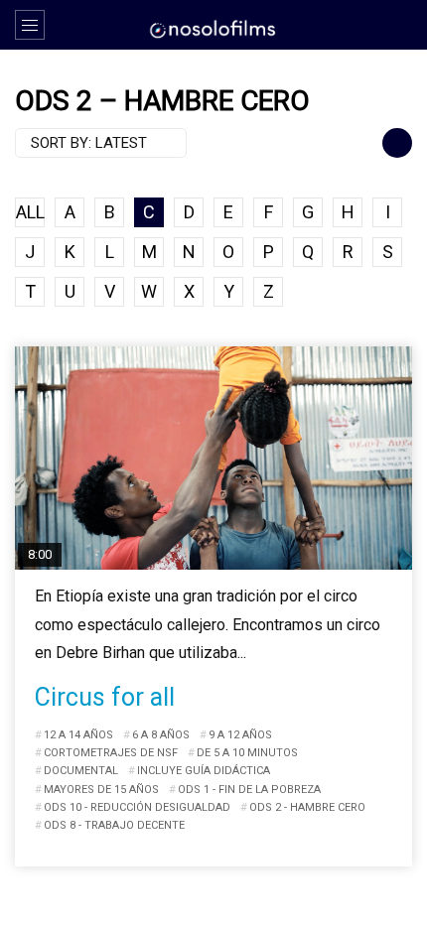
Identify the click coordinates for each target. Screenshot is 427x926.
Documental (81, 770)
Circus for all (105, 697)
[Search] (402, 25)
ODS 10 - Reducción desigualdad (137, 807)
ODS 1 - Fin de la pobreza (249, 789)
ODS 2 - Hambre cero (307, 807)
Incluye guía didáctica (203, 770)
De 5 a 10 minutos (247, 752)
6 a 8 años (161, 734)
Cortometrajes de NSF (111, 752)
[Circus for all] (213, 458)
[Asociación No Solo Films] (213, 28)
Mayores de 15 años (101, 789)
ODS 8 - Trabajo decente (114, 825)
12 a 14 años (78, 734)
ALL (30, 211)
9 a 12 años (240, 734)
